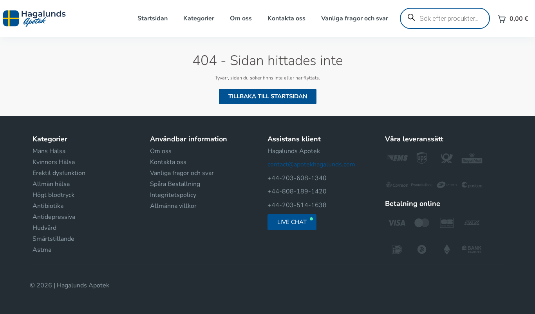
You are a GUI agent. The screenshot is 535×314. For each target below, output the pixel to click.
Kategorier (198, 18)
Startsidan (152, 18)
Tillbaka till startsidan (267, 96)
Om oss (241, 18)
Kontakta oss (286, 18)
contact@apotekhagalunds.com (311, 164)
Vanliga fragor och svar (354, 18)
